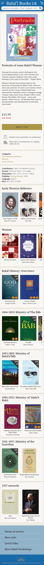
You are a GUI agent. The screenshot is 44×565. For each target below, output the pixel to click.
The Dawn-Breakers (10, 342)
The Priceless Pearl (10, 474)
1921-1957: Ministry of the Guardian (18, 443)
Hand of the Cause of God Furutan (30, 517)
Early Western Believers (11, 156)
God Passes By (10, 301)
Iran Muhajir (30, 520)
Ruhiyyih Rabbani (10, 477)
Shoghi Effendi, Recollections (29, 474)
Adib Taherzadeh (30, 389)
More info (10, 537)
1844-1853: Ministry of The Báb (21, 312)
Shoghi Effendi (10, 303)
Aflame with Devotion (28, 218)
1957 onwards (10, 486)
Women (5, 159)
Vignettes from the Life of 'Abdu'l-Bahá (12, 431)
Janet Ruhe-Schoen (28, 262)
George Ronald (17, 176)
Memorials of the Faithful (33, 430)
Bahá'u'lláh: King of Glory (10, 386)
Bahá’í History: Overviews (18, 271)
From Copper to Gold (10, 218)
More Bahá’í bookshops (18, 549)
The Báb (28, 342)
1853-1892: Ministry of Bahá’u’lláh (16, 354)
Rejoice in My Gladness (28, 260)
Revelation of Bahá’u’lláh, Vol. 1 (30, 386)
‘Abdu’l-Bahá (33, 433)
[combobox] (22, 8)
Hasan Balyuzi (28, 345)
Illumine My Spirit (10, 260)
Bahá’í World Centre (29, 303)
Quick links (11, 543)
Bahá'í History (7, 161)
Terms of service (14, 531)
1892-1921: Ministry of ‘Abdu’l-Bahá (21, 399)
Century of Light (29, 301)
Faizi (10, 516)
